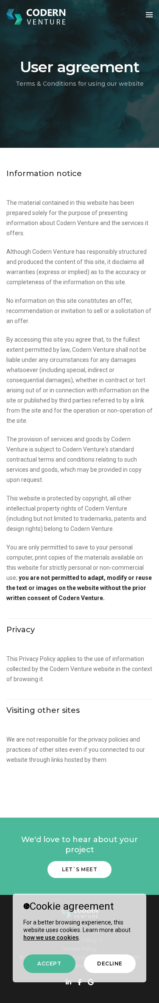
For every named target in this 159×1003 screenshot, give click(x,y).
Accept (49, 963)
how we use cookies (51, 937)
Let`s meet (79, 869)
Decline (110, 963)
